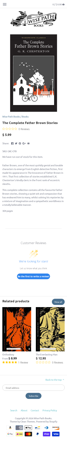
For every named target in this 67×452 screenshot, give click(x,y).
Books (25, 116)
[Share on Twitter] (16, 142)
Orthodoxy (8, 354)
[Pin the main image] (20, 142)
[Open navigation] (4, 4)
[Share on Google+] (24, 142)
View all (58, 301)
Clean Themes (27, 421)
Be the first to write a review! (33, 276)
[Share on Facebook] (12, 142)
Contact (35, 410)
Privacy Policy (50, 410)
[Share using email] (28, 142)
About (24, 410)
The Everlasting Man (46, 354)
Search (13, 410)
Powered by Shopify (46, 421)
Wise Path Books (11, 116)
